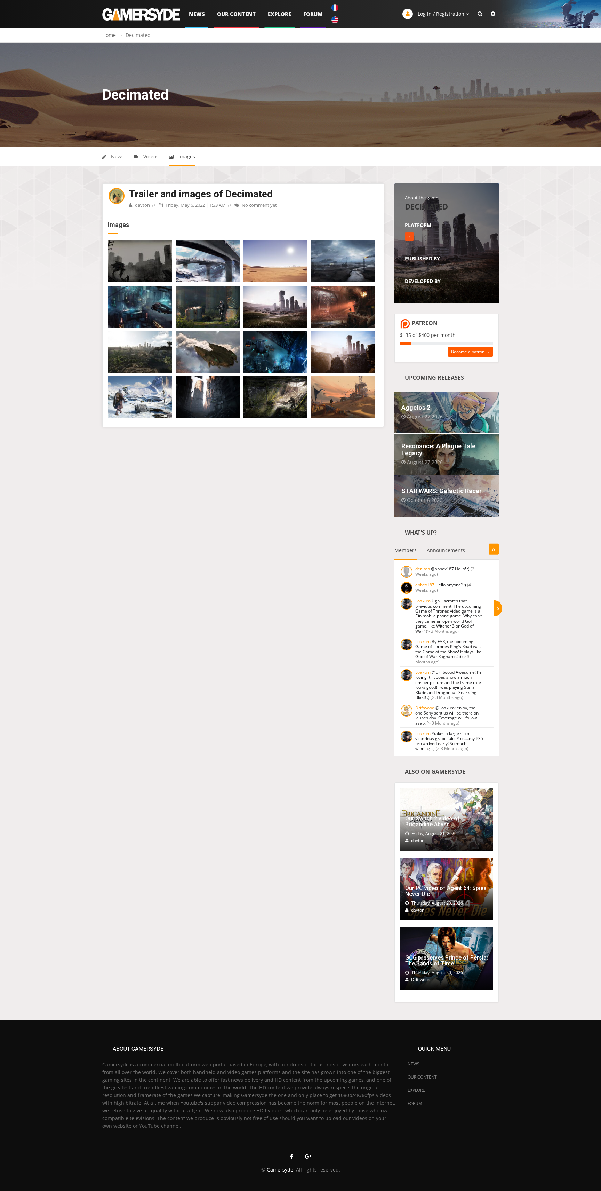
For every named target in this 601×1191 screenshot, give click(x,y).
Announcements (446, 550)
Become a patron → (470, 352)
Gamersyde (280, 1169)
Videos (150, 156)
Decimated (426, 206)
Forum (313, 13)
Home (109, 35)
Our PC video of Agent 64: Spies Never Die (446, 891)
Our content (236, 13)
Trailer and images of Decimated (201, 194)
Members (405, 550)
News (197, 13)
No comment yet (259, 205)
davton (142, 205)
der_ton (422, 569)
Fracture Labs (419, 266)
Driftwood (424, 708)
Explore (279, 13)
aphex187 (424, 585)
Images (186, 156)
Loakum (423, 601)
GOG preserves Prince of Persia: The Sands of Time (446, 960)
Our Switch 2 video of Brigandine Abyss (432, 821)
